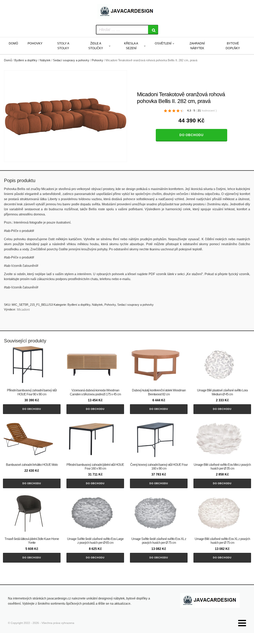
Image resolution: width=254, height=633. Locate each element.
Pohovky (35, 43)
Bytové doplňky (233, 46)
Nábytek (45, 60)
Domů (13, 43)
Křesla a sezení (131, 46)
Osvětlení (163, 43)
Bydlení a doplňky (25, 60)
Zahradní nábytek (197, 46)
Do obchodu (191, 135)
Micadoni (23, 309)
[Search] (153, 29)
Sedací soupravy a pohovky (71, 60)
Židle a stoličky (95, 46)
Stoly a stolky (63, 46)
